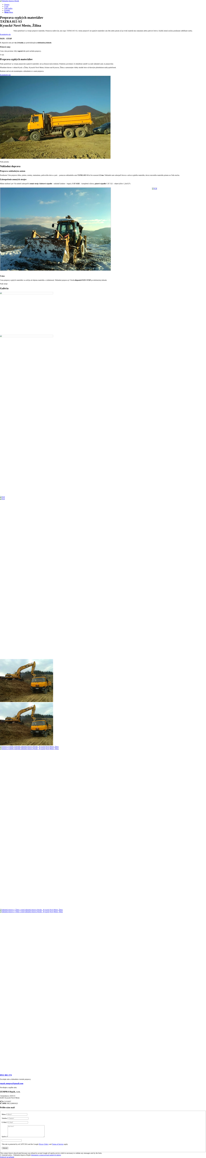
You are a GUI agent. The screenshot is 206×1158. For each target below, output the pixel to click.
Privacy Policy (44, 1144)
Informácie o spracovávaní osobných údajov (46, 1155)
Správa (5, 1136)
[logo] (9, 1)
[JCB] (103, 577)
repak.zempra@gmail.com (11, 1083)
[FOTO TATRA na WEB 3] (103, 723)
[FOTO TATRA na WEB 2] (103, 827)
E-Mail (5, 1122)
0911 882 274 (6, 1075)
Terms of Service (58, 1144)
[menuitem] (105, 5)
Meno (4, 1114)
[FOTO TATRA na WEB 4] (103, 394)
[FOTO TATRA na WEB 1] (103, 990)
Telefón (5, 1118)
